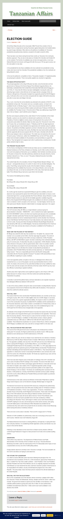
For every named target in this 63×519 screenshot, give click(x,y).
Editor (28, 491)
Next (54, 30)
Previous (9, 30)
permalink (39, 491)
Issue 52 (20, 491)
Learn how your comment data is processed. (40, 507)
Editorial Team (10, 24)
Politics (24, 491)
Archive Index (16, 21)
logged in (17, 500)
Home (8, 21)
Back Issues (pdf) (26, 21)
